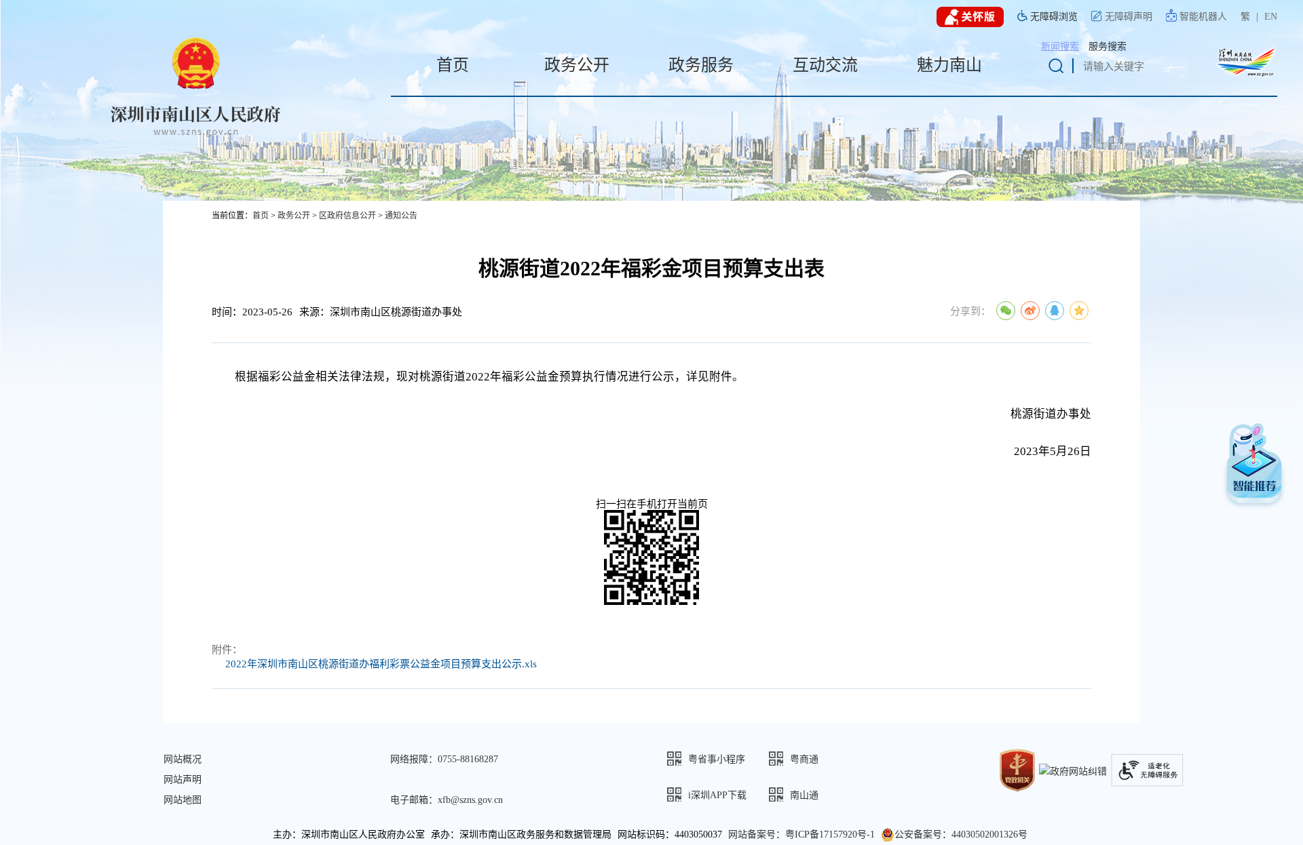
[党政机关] (1017, 769)
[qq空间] (1079, 310)
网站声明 (183, 779)
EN (1270, 17)
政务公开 (294, 215)
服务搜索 (1108, 46)
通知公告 (401, 215)
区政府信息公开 (347, 215)
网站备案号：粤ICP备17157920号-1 (801, 834)
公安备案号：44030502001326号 (960, 834)
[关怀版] (970, 17)
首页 (260, 215)
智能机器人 (1203, 17)
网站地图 (183, 800)
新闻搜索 (1060, 46)
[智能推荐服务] (1254, 467)
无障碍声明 (1128, 17)
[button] (718, 758)
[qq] (1054, 310)
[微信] (1005, 310)
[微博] (1030, 310)
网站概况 (183, 759)
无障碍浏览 (1054, 17)
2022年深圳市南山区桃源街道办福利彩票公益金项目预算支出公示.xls (381, 664)
